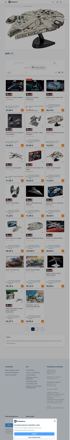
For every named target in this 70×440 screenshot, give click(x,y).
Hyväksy (34, 434)
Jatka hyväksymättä (34, 437)
